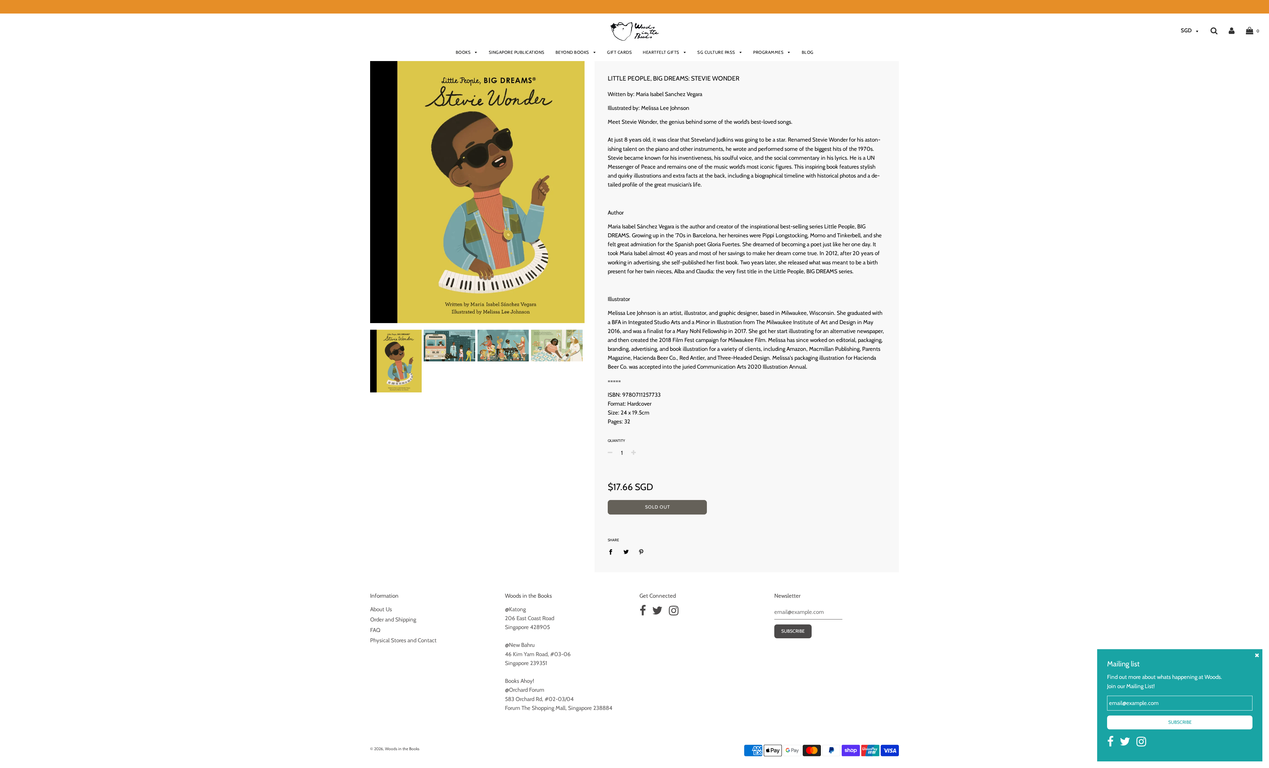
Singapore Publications (517, 52)
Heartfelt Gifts (661, 52)
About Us (381, 609)
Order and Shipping (393, 619)
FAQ (375, 630)
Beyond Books (573, 52)
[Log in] (1232, 30)
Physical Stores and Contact (403, 640)
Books (464, 52)
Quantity (616, 440)
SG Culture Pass (716, 52)
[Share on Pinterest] (641, 552)
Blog (808, 52)
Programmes (769, 52)
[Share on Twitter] (626, 552)
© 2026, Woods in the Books (394, 748)
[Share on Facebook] (613, 552)
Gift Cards (619, 52)
